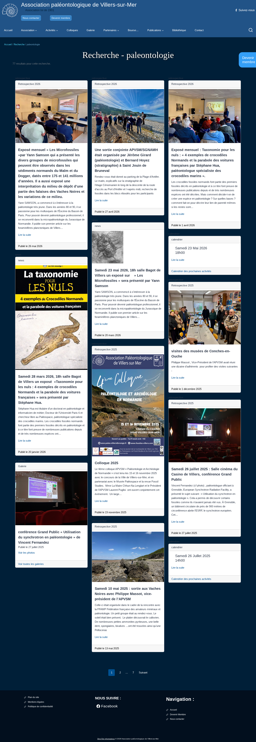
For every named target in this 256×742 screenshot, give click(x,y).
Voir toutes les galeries (31, 563)
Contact (199, 30)
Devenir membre (61, 18)
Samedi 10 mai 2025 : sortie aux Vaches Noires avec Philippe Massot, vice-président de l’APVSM (128, 594)
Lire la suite (26, 234)
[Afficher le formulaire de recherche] (250, 30)
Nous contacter (31, 18)
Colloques (72, 30)
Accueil (8, 30)
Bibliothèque (179, 30)
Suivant (143, 672)
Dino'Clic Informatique (106, 739)
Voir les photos (28, 552)
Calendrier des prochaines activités (191, 271)
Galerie (91, 30)
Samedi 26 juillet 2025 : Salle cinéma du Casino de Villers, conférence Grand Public (204, 474)
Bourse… (133, 30)
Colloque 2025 (106, 463)
